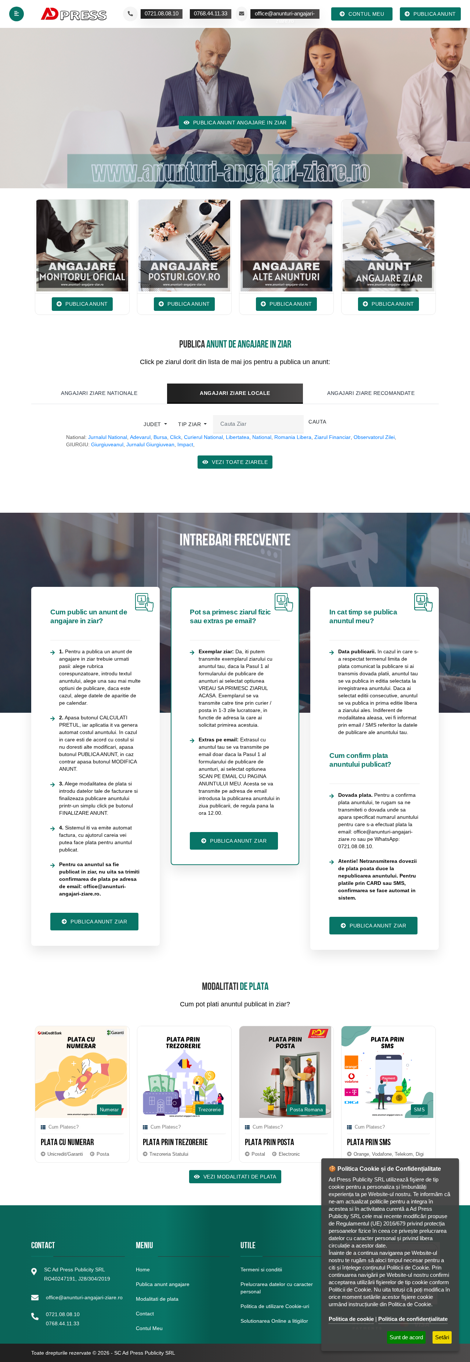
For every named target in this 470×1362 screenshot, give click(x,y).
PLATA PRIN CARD (373, 1143)
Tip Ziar (190, 424)
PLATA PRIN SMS (270, 1143)
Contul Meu (149, 1328)
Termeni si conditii (261, 1269)
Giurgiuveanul (107, 444)
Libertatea (237, 437)
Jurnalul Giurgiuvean (150, 444)
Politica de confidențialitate (413, 1319)
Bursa (160, 437)
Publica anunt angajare (162, 1284)
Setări (442, 1337)
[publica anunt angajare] (185, 245)
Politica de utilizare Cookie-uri (275, 1306)
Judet (153, 424)
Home (143, 1269)
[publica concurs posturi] (83, 245)
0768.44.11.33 (62, 1323)
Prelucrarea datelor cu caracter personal (277, 1287)
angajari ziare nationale (99, 393)
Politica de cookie (351, 1319)
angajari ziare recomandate (371, 393)
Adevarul (140, 437)
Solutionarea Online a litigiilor (274, 1321)
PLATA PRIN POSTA (170, 1143)
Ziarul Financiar (332, 437)
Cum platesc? (67, 1127)
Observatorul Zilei (374, 437)
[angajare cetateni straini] (389, 245)
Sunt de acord (406, 1337)
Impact (185, 444)
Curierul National (203, 437)
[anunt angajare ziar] (287, 245)
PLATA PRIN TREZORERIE (76, 1143)
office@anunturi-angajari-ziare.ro (84, 1297)
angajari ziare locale (235, 393)
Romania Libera (292, 437)
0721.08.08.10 (63, 1314)
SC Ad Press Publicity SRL (144, 1353)
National (261, 437)
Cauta (317, 422)
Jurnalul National (107, 437)
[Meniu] (16, 14)
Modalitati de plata (157, 1299)
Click (175, 437)
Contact (145, 1313)
